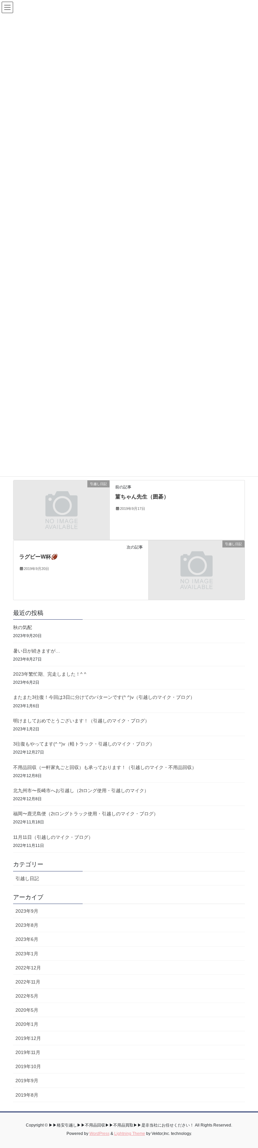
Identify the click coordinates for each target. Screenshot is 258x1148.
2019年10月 (28, 1066)
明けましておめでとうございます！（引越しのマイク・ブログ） (81, 720)
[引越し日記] (61, 509)
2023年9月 (26, 911)
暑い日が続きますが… (36, 651)
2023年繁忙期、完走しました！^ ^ (49, 674)
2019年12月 (28, 1038)
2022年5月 (26, 996)
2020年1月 (26, 1024)
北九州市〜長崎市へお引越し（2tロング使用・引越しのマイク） (81, 790)
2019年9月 (26, 1080)
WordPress (99, 1133)
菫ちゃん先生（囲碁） (142, 496)
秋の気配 (22, 627)
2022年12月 (28, 967)
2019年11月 (27, 1052)
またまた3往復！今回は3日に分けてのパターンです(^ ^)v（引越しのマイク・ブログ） (104, 697)
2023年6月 (26, 939)
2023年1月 (26, 953)
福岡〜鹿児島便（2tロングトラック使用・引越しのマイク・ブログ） (85, 813)
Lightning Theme (129, 1133)
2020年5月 (26, 1010)
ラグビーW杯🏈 (38, 557)
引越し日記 (27, 878)
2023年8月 (26, 925)
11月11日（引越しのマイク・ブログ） (53, 837)
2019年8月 (26, 1095)
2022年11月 (27, 982)
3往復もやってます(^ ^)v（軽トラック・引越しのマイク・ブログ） (84, 744)
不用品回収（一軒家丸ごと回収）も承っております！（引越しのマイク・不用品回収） (105, 767)
